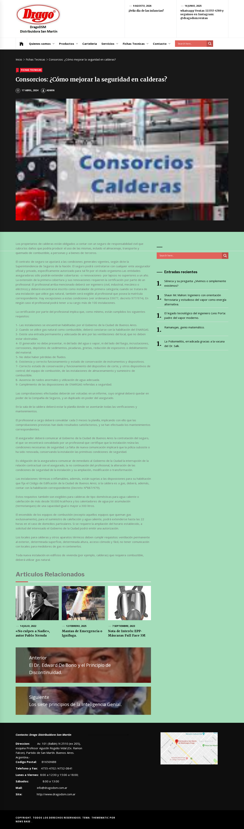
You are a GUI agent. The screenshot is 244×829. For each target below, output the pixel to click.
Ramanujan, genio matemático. (184, 327)
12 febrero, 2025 (76, 626)
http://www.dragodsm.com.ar (56, 794)
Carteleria (89, 43)
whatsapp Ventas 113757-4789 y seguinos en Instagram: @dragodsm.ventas (202, 14)
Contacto (160, 43)
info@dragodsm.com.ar (51, 788)
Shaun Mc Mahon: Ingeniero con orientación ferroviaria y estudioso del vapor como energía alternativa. (195, 299)
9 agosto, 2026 (142, 5)
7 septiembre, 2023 (123, 626)
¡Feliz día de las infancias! (146, 10)
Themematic (101, 817)
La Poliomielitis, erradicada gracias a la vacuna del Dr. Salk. (194, 343)
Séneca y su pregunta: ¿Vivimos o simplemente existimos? (195, 283)
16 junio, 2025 (193, 5)
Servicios (107, 43)
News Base (23, 821)
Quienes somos (40, 43)
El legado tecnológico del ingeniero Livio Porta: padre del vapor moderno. (195, 315)
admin (51, 90)
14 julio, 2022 (28, 626)
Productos (66, 43)
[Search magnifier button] (210, 43)
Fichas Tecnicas (134, 43)
